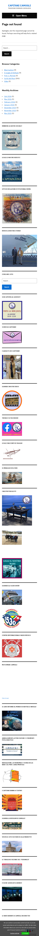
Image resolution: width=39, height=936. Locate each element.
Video (6, 81)
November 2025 (10, 110)
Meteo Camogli (5, 698)
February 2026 (9, 102)
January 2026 (9, 105)
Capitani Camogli (19, 5)
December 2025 (10, 108)
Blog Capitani (9, 70)
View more (29, 930)
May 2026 (8, 99)
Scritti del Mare (9, 78)
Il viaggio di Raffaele (11, 73)
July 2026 (8, 96)
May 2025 (8, 113)
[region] (19, 251)
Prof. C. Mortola (9, 76)
